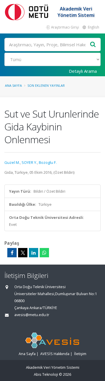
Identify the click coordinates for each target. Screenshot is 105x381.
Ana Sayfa (13, 85)
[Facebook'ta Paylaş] (12, 252)
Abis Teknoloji (46, 374)
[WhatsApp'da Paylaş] (44, 252)
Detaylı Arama (83, 71)
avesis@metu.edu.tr (31, 314)
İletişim (80, 353)
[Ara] (93, 44)
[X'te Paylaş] (22, 252)
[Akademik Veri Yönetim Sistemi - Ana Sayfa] (27, 12)
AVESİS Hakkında (54, 353)
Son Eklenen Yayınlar (46, 85)
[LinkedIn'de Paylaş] (33, 252)
